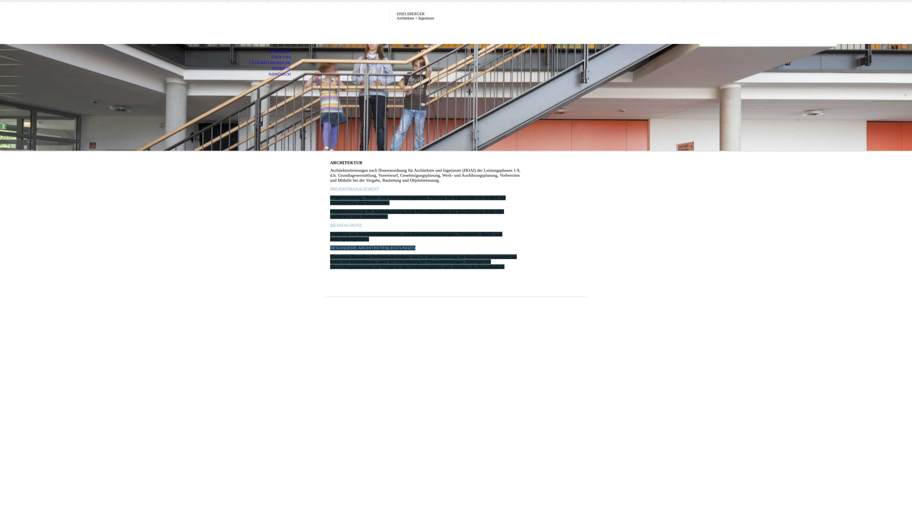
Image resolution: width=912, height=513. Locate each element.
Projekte (281, 68)
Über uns (281, 57)
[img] (456, 97)
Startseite (279, 51)
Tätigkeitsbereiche (270, 63)
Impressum (280, 74)
